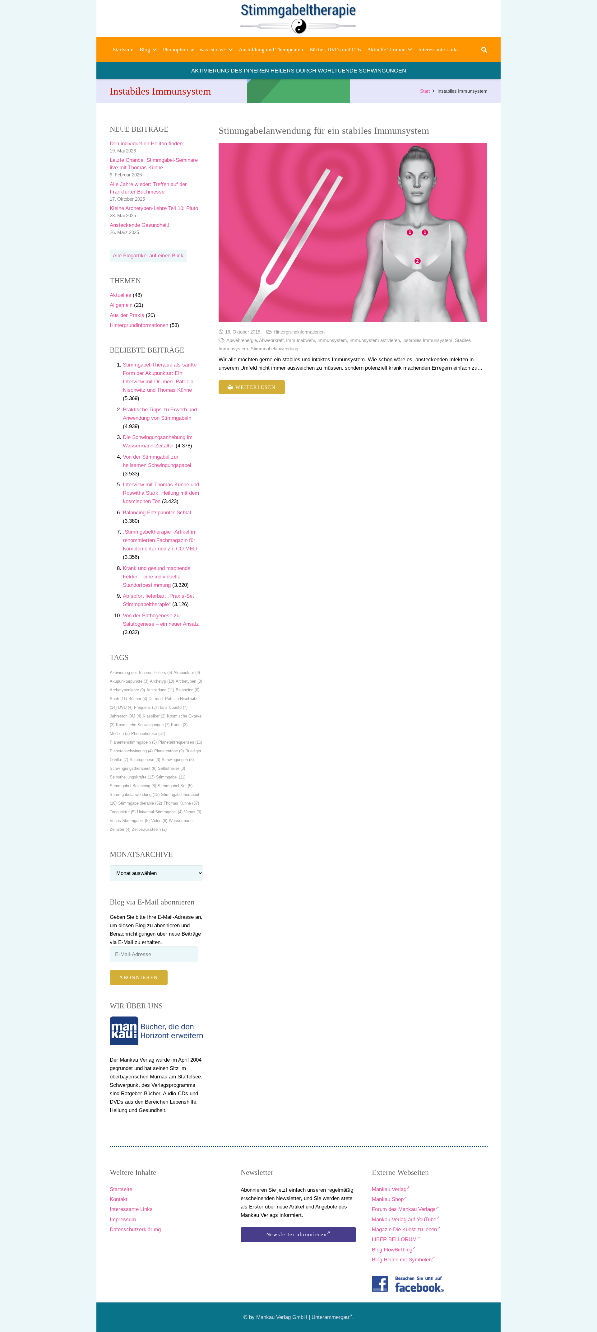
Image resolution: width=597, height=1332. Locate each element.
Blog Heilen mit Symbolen (402, 1260)
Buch (118, 698)
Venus (192, 812)
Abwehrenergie (241, 340)
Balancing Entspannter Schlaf (157, 513)
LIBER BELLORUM (394, 1239)
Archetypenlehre (127, 690)
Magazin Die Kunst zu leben (404, 1229)
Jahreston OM (125, 716)
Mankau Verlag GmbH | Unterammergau (302, 1317)
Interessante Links (131, 1209)
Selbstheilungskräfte (132, 777)
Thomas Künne (181, 803)
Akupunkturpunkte (129, 681)
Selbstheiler (171, 768)
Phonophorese (148, 733)
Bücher (137, 698)
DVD (125, 707)
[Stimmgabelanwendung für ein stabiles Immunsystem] (353, 232)
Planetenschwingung (131, 751)
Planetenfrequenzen (180, 742)
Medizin (120, 733)
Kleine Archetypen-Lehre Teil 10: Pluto (154, 208)
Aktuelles (120, 295)
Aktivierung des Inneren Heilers (141, 672)
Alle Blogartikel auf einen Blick (148, 256)
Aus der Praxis (127, 315)
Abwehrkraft (271, 340)
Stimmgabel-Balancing (133, 785)
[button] (155, 50)
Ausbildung (160, 690)
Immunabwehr (300, 340)
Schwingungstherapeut (133, 768)
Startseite (121, 1189)
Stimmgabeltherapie (140, 803)
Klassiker (154, 716)
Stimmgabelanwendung (135, 794)
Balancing (187, 690)
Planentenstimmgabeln (133, 742)
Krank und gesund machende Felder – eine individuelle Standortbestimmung (156, 576)
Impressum (123, 1219)
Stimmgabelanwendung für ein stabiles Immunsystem (324, 130)
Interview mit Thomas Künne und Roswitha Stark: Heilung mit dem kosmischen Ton (161, 493)
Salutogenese (145, 759)
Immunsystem (332, 340)
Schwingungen (178, 759)
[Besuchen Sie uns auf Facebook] (407, 1284)
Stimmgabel (170, 777)
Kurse (179, 724)
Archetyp (162, 681)
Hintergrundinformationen (139, 325)
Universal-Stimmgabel (160, 812)
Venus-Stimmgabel (130, 820)
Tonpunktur (123, 812)
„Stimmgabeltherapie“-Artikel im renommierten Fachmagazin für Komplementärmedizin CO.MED (160, 540)
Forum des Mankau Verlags (404, 1209)
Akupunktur (187, 672)
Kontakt (118, 1199)
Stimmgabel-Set (175, 785)
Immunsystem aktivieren (374, 340)
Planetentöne (169, 751)
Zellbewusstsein (149, 829)
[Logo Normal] (299, 19)
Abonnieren (138, 977)
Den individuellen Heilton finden (146, 144)
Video (159, 820)
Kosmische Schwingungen (142, 724)
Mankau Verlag (389, 1189)
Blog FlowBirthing (392, 1250)
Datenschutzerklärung (135, 1229)
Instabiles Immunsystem (427, 340)
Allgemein (121, 305)
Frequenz (145, 707)
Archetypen (189, 681)
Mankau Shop (388, 1199)
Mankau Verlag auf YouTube (404, 1219)
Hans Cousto (172, 707)
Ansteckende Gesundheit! (139, 225)
